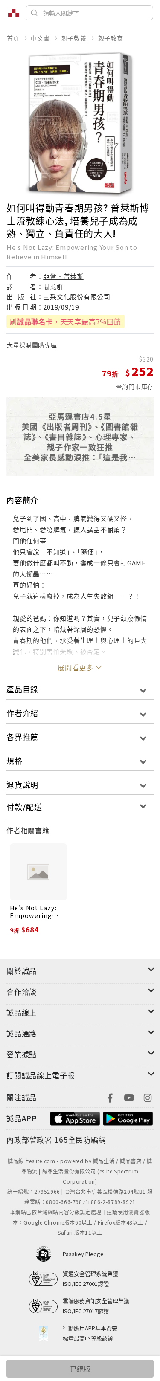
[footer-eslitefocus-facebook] (110, 1096)
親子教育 (110, 38)
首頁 (13, 38)
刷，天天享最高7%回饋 (65, 321)
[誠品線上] (13, 12)
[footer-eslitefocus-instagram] (148, 1096)
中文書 (40, 38)
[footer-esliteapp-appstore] (75, 1117)
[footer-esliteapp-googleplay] (128, 1117)
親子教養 (74, 38)
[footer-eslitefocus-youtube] (129, 1096)
